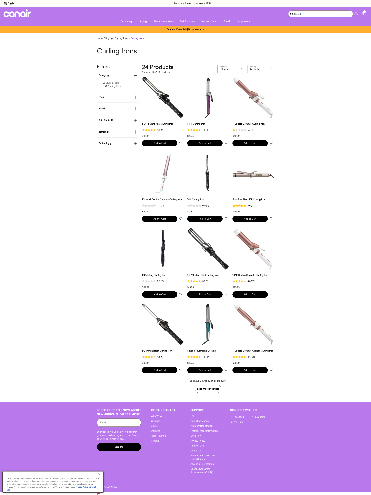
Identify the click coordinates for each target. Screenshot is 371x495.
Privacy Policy (116, 438)
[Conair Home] (17, 13)
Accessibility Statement (202, 464)
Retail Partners (158, 436)
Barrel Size (104, 131)
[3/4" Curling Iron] (208, 173)
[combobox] (320, 13)
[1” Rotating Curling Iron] (163, 249)
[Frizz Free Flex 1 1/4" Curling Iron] (253, 173)
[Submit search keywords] (291, 13)
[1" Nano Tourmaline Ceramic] (208, 324)
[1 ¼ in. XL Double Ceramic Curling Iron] (163, 173)
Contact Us (196, 450)
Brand (102, 108)
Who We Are (157, 416)
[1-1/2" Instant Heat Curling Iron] (208, 249)
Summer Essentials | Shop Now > (184, 29)
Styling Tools (121, 38)
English (11, 3)
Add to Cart (159, 143)
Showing (223, 67)
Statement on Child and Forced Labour (202, 457)
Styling (109, 38)
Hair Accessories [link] (163, 21)
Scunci (154, 426)
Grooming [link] (126, 21)
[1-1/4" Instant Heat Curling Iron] (163, 97)
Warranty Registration (201, 426)
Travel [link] (227, 21)
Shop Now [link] (242, 21)
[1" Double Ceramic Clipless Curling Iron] (253, 324)
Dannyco (155, 431)
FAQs (193, 416)
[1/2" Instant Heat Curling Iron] (163, 324)
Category (104, 75)
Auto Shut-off (106, 120)
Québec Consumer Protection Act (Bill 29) (201, 471)
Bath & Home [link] (186, 21)
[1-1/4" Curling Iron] (208, 97)
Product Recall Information (204, 431)
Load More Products (208, 388)
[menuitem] (127, 21)
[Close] (99, 474)
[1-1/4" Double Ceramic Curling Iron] (253, 249)
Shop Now (195, 436)
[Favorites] (180, 143)
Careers (155, 441)
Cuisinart (155, 421)
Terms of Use (197, 445)
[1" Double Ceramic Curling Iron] (253, 97)
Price (101, 97)
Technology (105, 143)
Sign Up (119, 446)
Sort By (253, 67)
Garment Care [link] (208, 21)
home (100, 38)
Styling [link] (143, 21)
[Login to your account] (356, 13)
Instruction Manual (199, 421)
